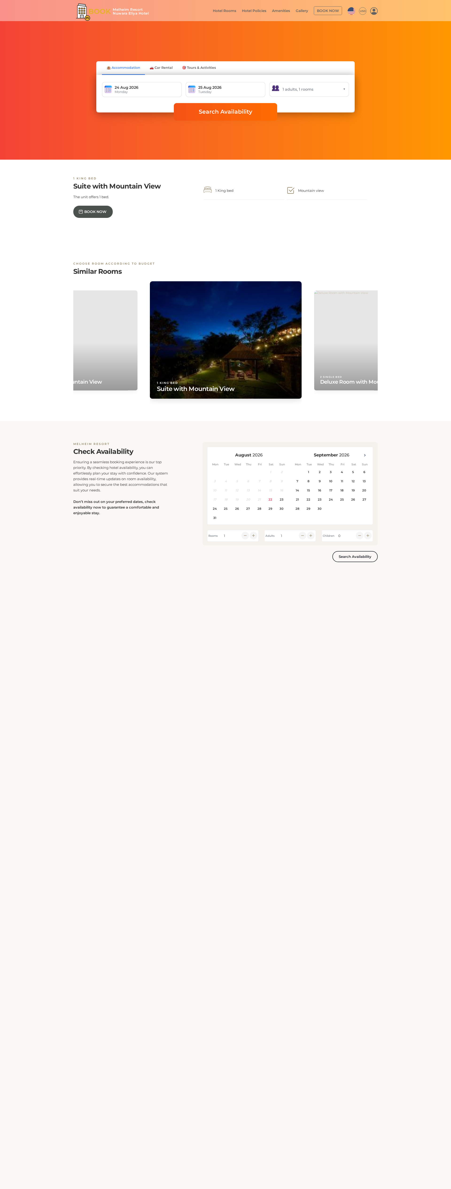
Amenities (285, 10)
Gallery (305, 10)
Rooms (213, 535)
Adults (270, 535)
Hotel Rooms (233, 10)
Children (328, 535)
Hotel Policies (260, 10)
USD (363, 10)
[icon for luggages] (351, 10)
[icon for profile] (374, 11)
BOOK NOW (329, 10)
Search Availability (225, 111)
